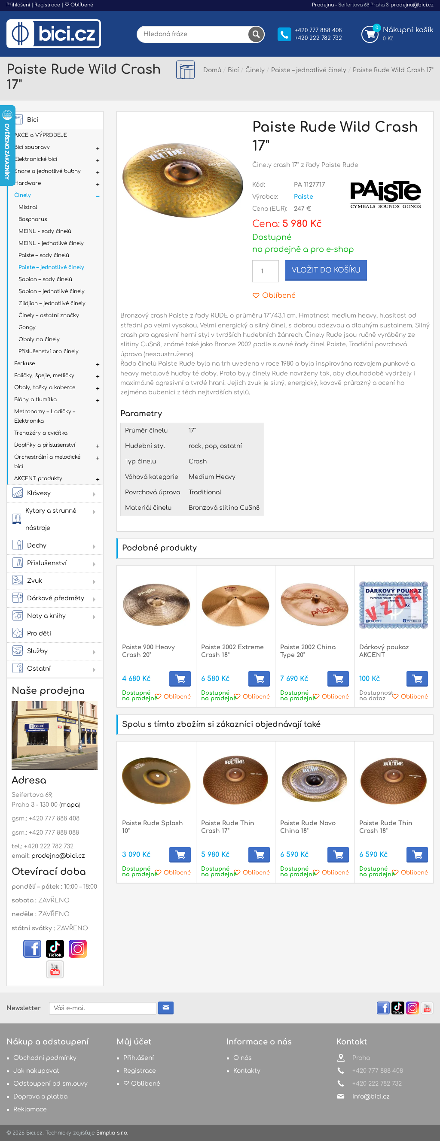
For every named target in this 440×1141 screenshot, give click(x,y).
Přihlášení (18, 5)
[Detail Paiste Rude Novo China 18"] (314, 781)
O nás (242, 1058)
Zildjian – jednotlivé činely (52, 303)
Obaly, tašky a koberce (44, 387)
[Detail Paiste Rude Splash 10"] (156, 781)
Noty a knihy (46, 616)
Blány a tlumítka (35, 399)
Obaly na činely (39, 339)
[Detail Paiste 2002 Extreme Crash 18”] (235, 605)
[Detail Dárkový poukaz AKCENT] (393, 605)
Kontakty (246, 1071)
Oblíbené (81, 5)
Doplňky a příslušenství (44, 445)
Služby (37, 651)
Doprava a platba (40, 1096)
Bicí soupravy (32, 147)
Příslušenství (47, 563)
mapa (70, 805)
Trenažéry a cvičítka (40, 433)
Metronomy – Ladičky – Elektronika (44, 416)
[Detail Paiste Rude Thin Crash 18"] (393, 781)
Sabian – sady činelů (45, 279)
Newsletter (23, 1008)
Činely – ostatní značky (48, 315)
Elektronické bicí (35, 159)
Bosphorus (32, 219)
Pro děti (39, 633)
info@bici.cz (371, 1096)
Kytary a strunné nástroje (50, 519)
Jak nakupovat (36, 1071)
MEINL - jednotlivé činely (51, 243)
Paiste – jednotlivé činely (51, 267)
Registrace (47, 5)
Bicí (32, 120)
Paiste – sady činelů (43, 255)
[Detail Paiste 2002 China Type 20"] (314, 605)
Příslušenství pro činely (48, 351)
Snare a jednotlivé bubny (47, 171)
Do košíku (180, 679)
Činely (22, 195)
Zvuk (34, 581)
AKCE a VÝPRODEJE (40, 135)
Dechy (36, 545)
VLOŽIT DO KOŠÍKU (326, 270)
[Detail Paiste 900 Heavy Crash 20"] (156, 605)
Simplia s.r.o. (112, 1133)
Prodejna (323, 5)
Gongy (27, 327)
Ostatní (39, 669)
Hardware (27, 183)
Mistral (27, 207)
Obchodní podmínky (44, 1058)
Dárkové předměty (55, 598)
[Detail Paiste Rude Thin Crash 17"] (235, 781)
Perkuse (24, 363)
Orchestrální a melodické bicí (47, 461)
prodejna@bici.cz (412, 5)
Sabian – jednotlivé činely (51, 291)
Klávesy (39, 493)
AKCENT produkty (38, 478)
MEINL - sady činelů (44, 231)
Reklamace (30, 1109)
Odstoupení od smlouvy (50, 1083)
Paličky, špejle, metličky (44, 375)
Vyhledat (256, 34)
